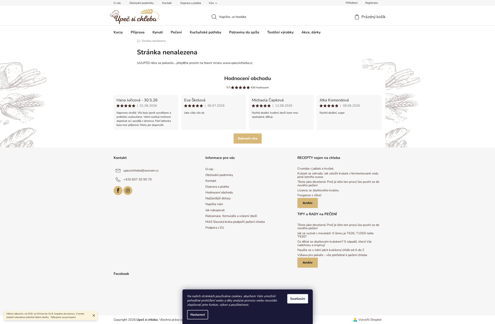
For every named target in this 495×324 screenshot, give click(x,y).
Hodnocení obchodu (247, 78)
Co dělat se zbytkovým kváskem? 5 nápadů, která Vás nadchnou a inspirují (334, 243)
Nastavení (197, 315)
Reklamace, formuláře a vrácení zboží (231, 216)
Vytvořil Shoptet (370, 320)
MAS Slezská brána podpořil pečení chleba (235, 222)
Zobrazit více (248, 138)
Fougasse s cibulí (309, 195)
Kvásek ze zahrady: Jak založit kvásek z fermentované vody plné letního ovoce (337, 175)
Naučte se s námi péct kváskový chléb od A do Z (330, 250)
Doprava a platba (190, 3)
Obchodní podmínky (141, 3)
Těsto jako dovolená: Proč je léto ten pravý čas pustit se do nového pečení (338, 183)
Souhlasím (297, 299)
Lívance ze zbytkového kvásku (318, 190)
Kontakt (167, 3)
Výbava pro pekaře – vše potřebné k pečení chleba (332, 255)
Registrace (371, 3)
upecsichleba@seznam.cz (141, 170)
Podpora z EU (214, 228)
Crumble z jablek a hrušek (315, 169)
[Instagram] (127, 190)
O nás (117, 3)
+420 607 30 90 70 (137, 179)
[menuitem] (118, 32)
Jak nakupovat (215, 210)
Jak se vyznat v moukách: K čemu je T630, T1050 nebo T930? (335, 235)
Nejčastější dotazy (218, 198)
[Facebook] (118, 190)
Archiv (308, 203)
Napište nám (214, 204)
